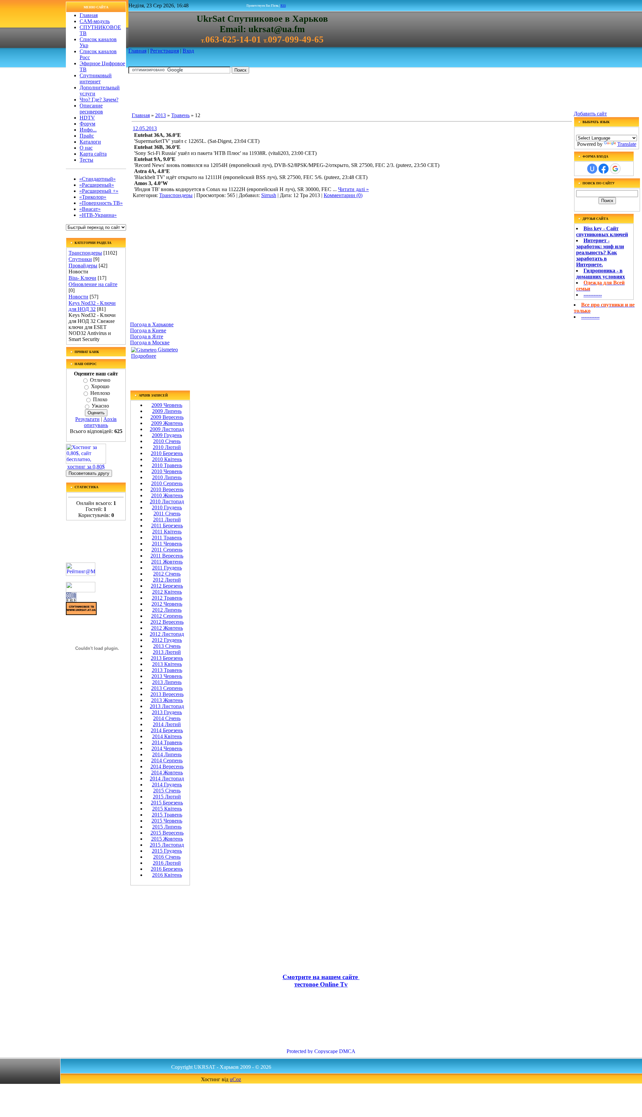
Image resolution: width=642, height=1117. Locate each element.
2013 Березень (167, 658)
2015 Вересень (167, 833)
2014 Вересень (167, 766)
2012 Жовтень (167, 628)
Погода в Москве (150, 342)
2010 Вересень (167, 489)
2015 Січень (167, 790)
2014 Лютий (167, 724)
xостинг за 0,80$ (86, 466)
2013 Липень (167, 682)
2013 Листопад (167, 706)
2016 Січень (167, 857)
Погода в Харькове (152, 324)
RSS (283, 5)
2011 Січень (167, 513)
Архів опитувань (100, 422)
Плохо (100, 399)
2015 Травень (167, 815)
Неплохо (100, 393)
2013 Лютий (167, 652)
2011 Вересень (166, 555)
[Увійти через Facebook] (604, 169)
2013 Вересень (167, 694)
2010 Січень (167, 441)
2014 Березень (167, 730)
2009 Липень (167, 411)
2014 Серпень (167, 760)
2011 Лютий (167, 519)
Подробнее (143, 356)
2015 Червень (166, 821)
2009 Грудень (167, 435)
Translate (626, 144)
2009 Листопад (167, 429)
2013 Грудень (167, 712)
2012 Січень (167, 574)
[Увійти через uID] (592, 169)
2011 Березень (167, 525)
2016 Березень (167, 869)
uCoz (235, 1079)
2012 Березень (167, 586)
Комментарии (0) (343, 195)
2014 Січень (167, 718)
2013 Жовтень (167, 700)
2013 (160, 115)
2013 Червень (166, 676)
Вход (188, 51)
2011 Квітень (167, 531)
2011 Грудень (167, 568)
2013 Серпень (167, 688)
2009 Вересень (167, 417)
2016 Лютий (167, 863)
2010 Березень (167, 453)
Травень (180, 115)
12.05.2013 (145, 128)
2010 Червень (166, 471)
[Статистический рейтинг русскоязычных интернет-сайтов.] (80, 590)
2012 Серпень (167, 616)
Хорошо (100, 387)
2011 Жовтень (167, 562)
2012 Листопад (167, 634)
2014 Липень (167, 754)
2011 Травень (167, 537)
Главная (137, 51)
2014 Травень (167, 742)
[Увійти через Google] (615, 168)
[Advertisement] (250, 94)
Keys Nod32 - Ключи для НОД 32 (92, 306)
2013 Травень (167, 670)
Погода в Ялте (146, 336)
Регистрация (164, 51)
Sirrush (268, 195)
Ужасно (100, 406)
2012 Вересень (167, 622)
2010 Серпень (167, 483)
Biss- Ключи (82, 278)
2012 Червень (166, 604)
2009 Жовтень (167, 423)
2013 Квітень (167, 664)
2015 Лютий (167, 796)
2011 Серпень (167, 549)
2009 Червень (166, 405)
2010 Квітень (167, 459)
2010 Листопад (167, 501)
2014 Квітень (167, 736)
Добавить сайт (590, 113)
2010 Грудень (167, 507)
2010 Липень (167, 477)
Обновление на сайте (93, 284)
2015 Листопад (167, 845)
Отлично (100, 380)
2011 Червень (167, 543)
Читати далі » (353, 189)
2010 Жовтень (167, 495)
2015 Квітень (167, 808)
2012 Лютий (167, 580)
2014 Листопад (167, 778)
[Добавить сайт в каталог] (71, 600)
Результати (87, 419)
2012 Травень (167, 598)
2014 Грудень (167, 784)
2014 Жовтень (167, 772)
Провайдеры (83, 265)
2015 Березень (167, 802)
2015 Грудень (167, 851)
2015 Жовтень (167, 839)
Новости (78, 296)
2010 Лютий (167, 447)
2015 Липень (167, 827)
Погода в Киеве (148, 330)
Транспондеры (85, 253)
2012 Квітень (167, 592)
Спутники (80, 259)
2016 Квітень (167, 875)
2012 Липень (167, 610)
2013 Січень (167, 646)
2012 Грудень (167, 640)
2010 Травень (167, 465)
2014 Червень (166, 748)
